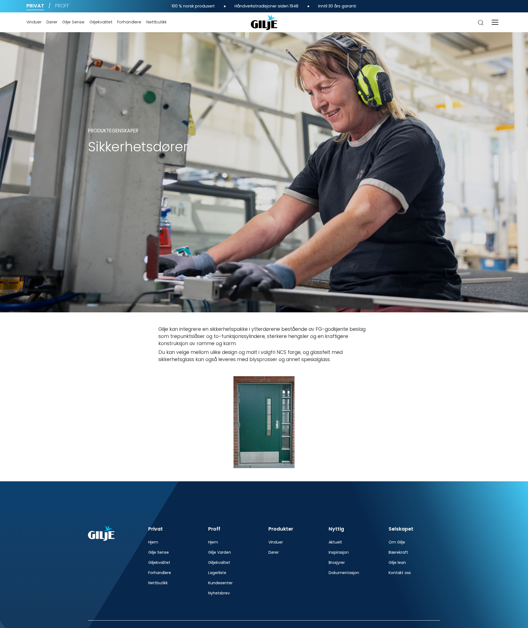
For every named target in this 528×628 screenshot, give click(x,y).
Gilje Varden (219, 552)
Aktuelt (335, 542)
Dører (51, 22)
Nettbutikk (156, 22)
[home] (264, 22)
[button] (495, 22)
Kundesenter (220, 583)
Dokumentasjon (344, 572)
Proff (62, 5)
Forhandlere (129, 22)
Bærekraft (398, 552)
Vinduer (34, 22)
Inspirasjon (339, 552)
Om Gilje (397, 542)
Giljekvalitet (100, 22)
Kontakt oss (400, 572)
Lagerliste (217, 572)
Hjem (153, 542)
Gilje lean (397, 562)
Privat (35, 5)
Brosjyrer (337, 562)
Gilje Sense (73, 22)
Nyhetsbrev (219, 593)
